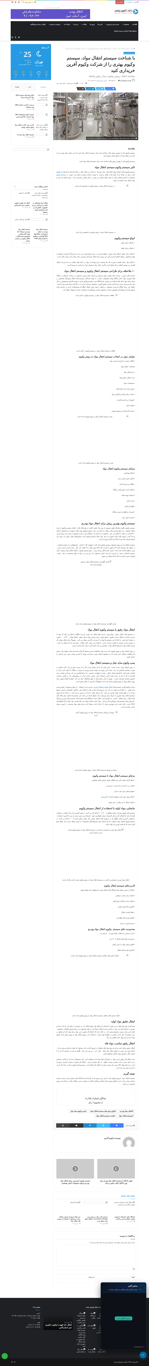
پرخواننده (43, 87)
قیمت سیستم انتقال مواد (105, 1116)
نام (133, 1269)
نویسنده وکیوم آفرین (125, 80)
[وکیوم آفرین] (126, 11)
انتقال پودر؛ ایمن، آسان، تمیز (53, 7)
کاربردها (100, 24)
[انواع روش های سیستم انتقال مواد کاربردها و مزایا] (42, 98)
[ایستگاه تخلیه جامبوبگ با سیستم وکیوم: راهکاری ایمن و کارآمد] (123, 1208)
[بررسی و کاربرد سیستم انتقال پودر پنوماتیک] (42, 108)
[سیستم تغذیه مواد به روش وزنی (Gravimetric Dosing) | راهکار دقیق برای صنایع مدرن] (96, 1208)
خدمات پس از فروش (113, 24)
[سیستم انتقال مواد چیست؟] (42, 138)
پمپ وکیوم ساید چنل (77, 1111)
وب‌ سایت (91, 1277)
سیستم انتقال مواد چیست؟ (25, 134)
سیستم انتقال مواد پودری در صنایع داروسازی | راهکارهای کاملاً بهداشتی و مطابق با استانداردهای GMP (40, 234)
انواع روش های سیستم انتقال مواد (102, 1111)
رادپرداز (116, 1362)
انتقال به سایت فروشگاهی (38, 24)
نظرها (17, 87)
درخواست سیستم (55, 24)
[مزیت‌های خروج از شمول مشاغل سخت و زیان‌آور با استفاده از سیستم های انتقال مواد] (68, 1208)
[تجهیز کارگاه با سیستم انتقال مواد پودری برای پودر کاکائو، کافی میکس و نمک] (80, 1335)
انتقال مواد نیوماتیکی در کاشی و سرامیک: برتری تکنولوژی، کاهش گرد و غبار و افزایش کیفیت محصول (40, 207)
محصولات (126, 24)
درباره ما (75, 24)
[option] (58, 1318)
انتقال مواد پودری (126, 1111)
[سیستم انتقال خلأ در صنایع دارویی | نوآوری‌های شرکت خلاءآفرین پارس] (80, 1350)
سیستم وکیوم (61, 175)
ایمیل (133, 1277)
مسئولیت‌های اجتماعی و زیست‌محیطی (125, 31)
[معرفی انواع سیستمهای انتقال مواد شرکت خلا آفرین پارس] (42, 117)
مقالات (85, 24)
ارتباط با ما (67, 24)
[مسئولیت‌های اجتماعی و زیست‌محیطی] (91, 1350)
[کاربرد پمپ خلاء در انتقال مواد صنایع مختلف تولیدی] (42, 128)
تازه (29, 87)
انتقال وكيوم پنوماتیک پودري (103, 687)
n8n (143, 1347)
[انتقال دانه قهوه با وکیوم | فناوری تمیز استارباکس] (22, 196)
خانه (133, 24)
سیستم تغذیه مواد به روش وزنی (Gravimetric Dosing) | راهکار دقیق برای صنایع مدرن (96, 1219)
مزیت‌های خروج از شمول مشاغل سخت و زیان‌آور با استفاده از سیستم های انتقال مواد (68, 1219)
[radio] (101, 144)
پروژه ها (92, 24)
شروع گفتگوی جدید (123, 1318)
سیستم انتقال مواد (124, 48)
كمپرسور (104, 797)
